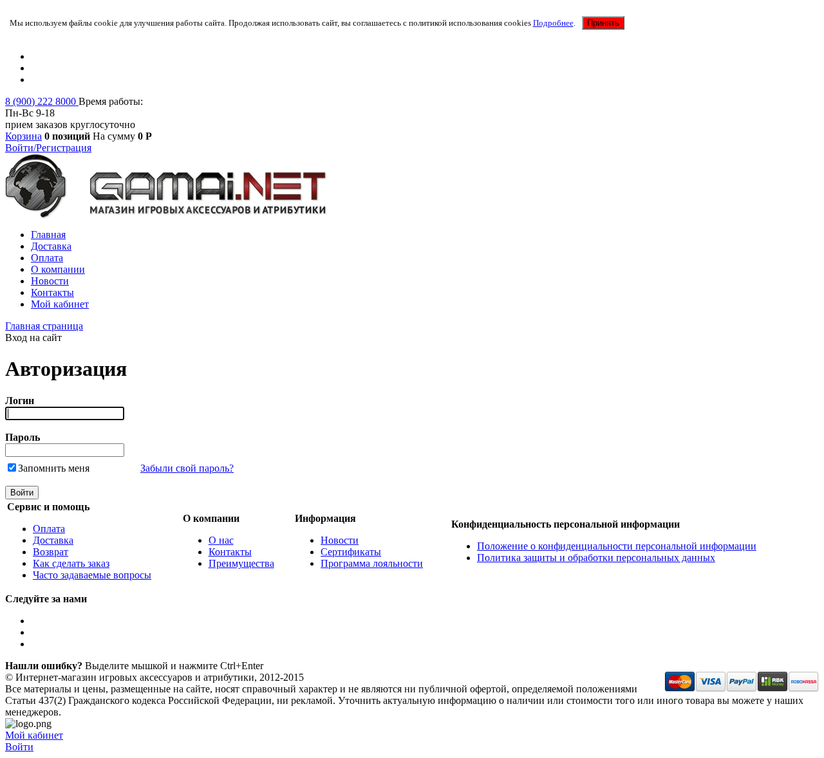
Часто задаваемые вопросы (92, 574)
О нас (221, 540)
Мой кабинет (60, 304)
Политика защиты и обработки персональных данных (596, 557)
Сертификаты (351, 551)
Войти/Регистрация (48, 147)
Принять (603, 23)
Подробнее (553, 23)
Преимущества (241, 563)
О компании (58, 269)
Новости (50, 280)
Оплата (47, 257)
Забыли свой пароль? (187, 468)
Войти (19, 746)
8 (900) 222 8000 (42, 101)
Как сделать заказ (71, 563)
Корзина (23, 136)
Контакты (52, 292)
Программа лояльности (372, 563)
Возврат (50, 551)
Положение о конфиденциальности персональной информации (616, 546)
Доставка (51, 246)
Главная (48, 234)
